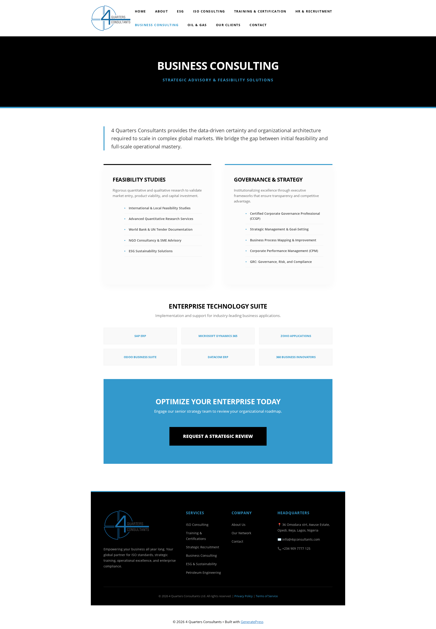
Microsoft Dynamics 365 (217, 336)
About (161, 11)
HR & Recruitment (313, 11)
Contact (258, 25)
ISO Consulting (209, 11)
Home (140, 11)
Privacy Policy (243, 596)
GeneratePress (252, 621)
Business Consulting (157, 25)
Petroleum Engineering (203, 572)
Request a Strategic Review (218, 436)
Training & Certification (260, 11)
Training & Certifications (196, 536)
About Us (238, 524)
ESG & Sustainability (201, 564)
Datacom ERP (218, 357)
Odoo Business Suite (140, 357)
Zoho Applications (296, 336)
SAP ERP (140, 336)
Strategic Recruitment (202, 547)
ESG (180, 11)
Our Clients (228, 25)
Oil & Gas (197, 25)
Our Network (241, 533)
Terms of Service (267, 596)
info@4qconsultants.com (301, 539)
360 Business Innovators (296, 357)
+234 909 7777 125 (296, 548)
